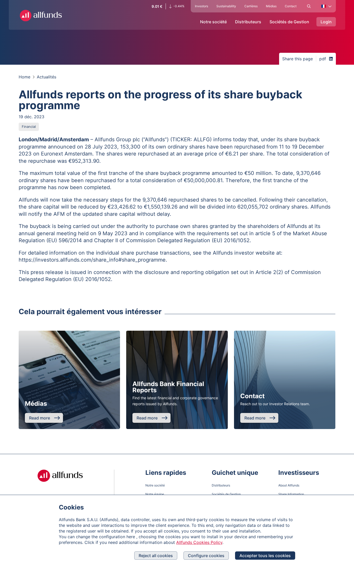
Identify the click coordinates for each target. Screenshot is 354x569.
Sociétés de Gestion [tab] (289, 21)
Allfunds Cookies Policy (199, 542)
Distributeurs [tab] (248, 21)
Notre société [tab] (213, 21)
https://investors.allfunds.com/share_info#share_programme (92, 260)
